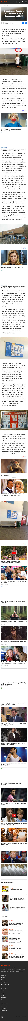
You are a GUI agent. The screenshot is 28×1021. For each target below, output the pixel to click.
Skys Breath (4, 1)
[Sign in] (22, 1)
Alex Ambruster (8, 22)
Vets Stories (3, 997)
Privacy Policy (4, 1006)
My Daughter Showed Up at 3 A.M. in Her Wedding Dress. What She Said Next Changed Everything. (17, 956)
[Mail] (2, 1017)
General (11, 929)
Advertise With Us (5, 984)
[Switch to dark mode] (13, 1)
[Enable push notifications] (19, 1)
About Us (3, 977)
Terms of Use (4, 1010)
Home (2, 5)
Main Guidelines (4, 982)
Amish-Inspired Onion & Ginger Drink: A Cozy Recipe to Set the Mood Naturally (15, 940)
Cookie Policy (4, 1008)
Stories (6, 5)
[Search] (16, 1)
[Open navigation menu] (25, 1)
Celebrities (3, 993)
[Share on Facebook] (25, 23)
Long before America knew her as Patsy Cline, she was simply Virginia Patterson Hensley (16, 923)
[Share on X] (22, 23)
